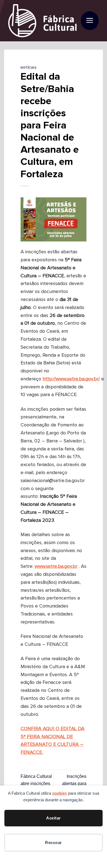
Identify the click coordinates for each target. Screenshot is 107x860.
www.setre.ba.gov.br (56, 566)
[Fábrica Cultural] (42, 20)
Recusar (53, 842)
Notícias (28, 67)
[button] (89, 20)
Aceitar (53, 818)
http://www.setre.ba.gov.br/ (71, 379)
